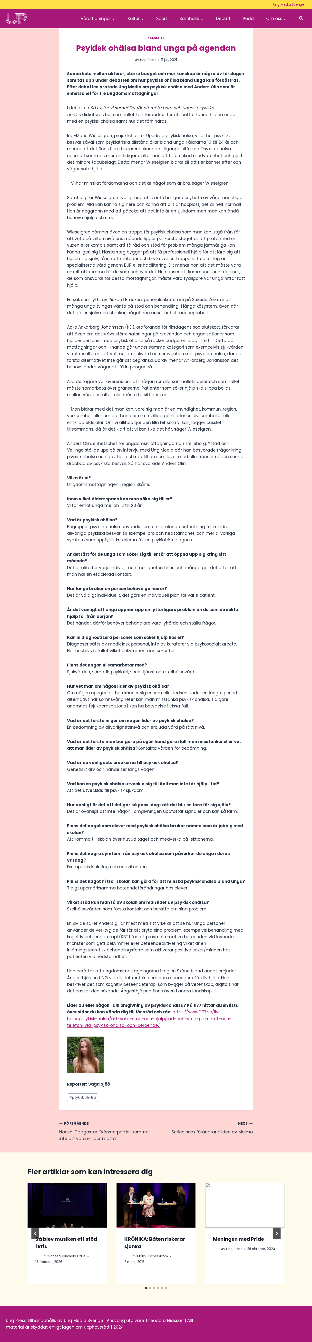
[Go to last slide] (35, 1233)
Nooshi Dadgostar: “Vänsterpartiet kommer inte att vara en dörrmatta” (104, 1131)
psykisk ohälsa (82, 1097)
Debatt (223, 18)
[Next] (277, 1233)
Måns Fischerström (152, 1256)
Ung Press (148, 60)
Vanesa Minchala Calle (67, 1256)
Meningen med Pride (238, 1239)
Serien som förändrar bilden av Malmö (212, 1128)
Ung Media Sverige (288, 4)
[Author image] (38, 1256)
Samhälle (156, 38)
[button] (301, 18)
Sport (161, 18)
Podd (248, 18)
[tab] (146, 1288)
